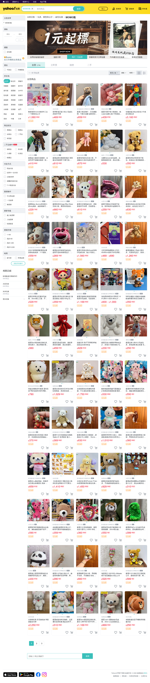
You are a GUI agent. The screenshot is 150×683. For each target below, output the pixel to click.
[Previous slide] (28, 94)
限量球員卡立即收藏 (97, 57)
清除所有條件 (18, 263)
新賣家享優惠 (137, 57)
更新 (145, 673)
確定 (19, 40)
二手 (89, 64)
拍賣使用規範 (133, 676)
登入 (103, 8)
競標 (72, 64)
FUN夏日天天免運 (117, 57)
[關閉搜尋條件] (32, 8)
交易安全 (144, 676)
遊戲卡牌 (57, 57)
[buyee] (14, 58)
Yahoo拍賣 (11, 8)
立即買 (54, 64)
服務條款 (116, 676)
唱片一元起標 (77, 57)
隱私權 (124, 676)
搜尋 (87, 656)
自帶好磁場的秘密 (37, 57)
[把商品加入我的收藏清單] (42, 124)
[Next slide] (48, 94)
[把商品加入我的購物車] (47, 124)
